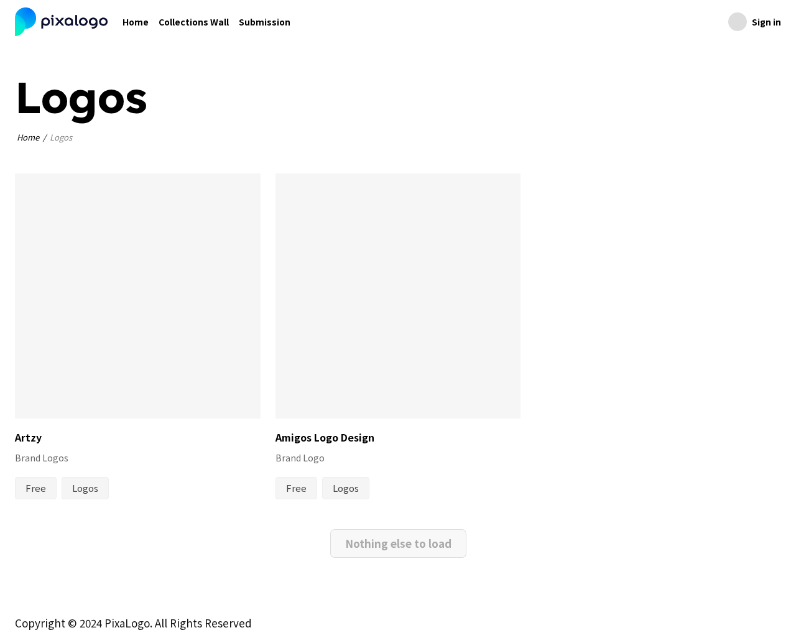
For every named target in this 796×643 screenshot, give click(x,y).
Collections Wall (194, 22)
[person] (29, 399)
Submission (264, 22)
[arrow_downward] (242, 399)
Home (136, 22)
